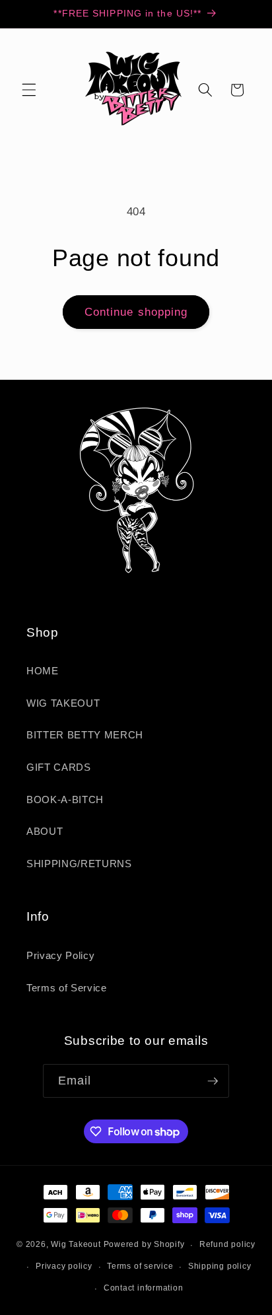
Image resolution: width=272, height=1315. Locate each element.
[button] (29, 90)
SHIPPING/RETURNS (79, 863)
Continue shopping (136, 312)
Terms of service (140, 1266)
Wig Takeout (75, 1245)
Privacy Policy (60, 955)
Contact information (144, 1288)
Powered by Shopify (144, 1245)
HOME (42, 670)
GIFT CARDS (58, 767)
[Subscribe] (212, 1081)
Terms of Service (66, 987)
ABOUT (44, 831)
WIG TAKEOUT (63, 703)
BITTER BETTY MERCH (84, 734)
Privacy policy (64, 1266)
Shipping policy (220, 1266)
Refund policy (227, 1244)
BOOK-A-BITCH (65, 799)
